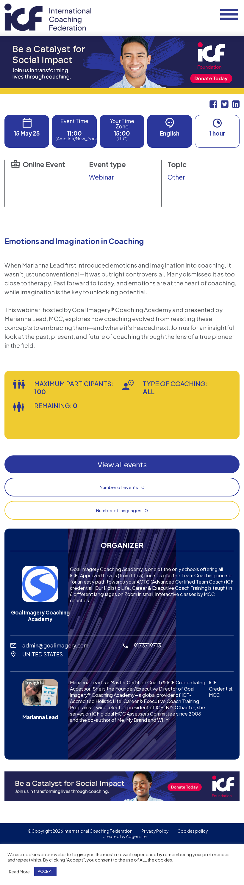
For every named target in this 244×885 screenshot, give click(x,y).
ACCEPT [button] (45, 871)
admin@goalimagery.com (55, 645)
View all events (122, 464)
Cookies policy (192, 831)
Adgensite (136, 836)
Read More (19, 871)
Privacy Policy (154, 831)
